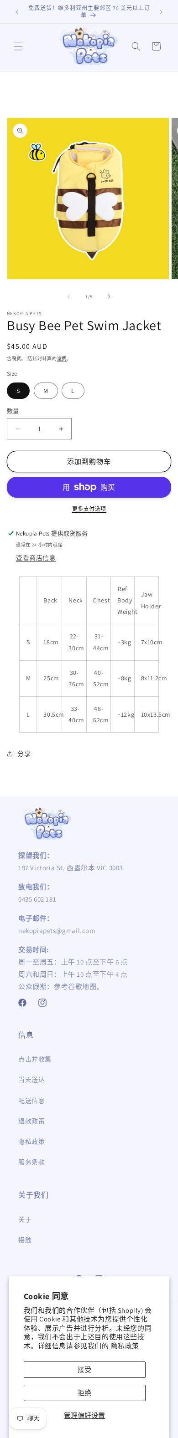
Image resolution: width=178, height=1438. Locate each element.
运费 (62, 359)
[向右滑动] (109, 296)
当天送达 (31, 1080)
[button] (18, 46)
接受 (84, 1369)
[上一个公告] (17, 12)
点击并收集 (35, 1059)
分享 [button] (24, 754)
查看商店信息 (36, 558)
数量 (13, 411)
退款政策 (31, 1121)
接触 (24, 1240)
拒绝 (84, 1392)
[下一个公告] (161, 12)
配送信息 (31, 1100)
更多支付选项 (89, 508)
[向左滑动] (69, 296)
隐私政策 (124, 1345)
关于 (24, 1219)
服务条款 (31, 1162)
